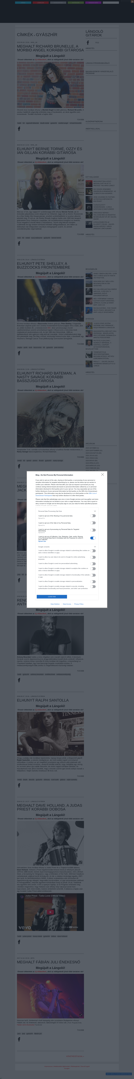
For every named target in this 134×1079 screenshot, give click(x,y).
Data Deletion (55, 604)
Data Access (67, 604)
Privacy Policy (78, 604)
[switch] (93, 515)
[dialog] (67, 539)
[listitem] (67, 511)
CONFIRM (52, 597)
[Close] (103, 475)
